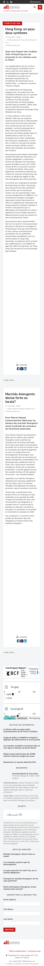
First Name (8, 909)
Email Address (9, 900)
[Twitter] (7, 2)
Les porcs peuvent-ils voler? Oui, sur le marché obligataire (20, 871)
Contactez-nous (34, 951)
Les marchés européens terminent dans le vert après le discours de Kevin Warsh (21, 747)
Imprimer (23, 365)
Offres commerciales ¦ (17, 951)
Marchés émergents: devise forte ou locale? (19, 855)
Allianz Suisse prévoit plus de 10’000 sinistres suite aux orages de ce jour (19, 755)
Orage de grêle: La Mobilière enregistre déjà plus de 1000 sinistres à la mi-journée (21, 739)
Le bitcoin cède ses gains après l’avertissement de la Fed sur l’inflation (20, 730)
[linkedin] (25, 368)
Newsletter (36, 2)
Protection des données (31, 964)
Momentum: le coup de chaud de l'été (19, 762)
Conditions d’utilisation (14, 964)
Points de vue (12, 23)
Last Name (8, 919)
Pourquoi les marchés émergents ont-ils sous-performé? (20, 880)
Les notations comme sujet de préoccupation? (16, 863)
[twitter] (21, 368)
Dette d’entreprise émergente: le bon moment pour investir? (19, 888)
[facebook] (18, 368)
